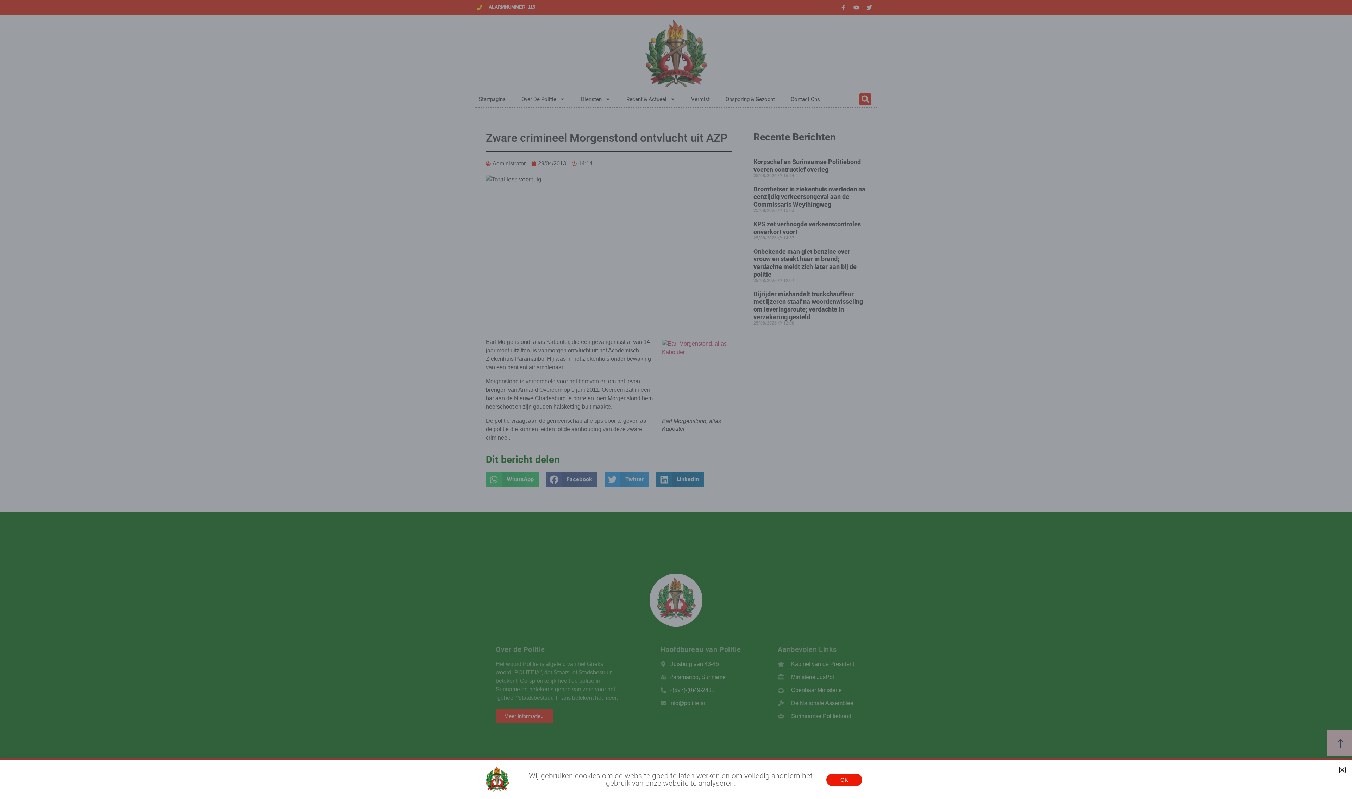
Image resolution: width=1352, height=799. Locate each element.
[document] (676, 399)
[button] (1342, 770)
